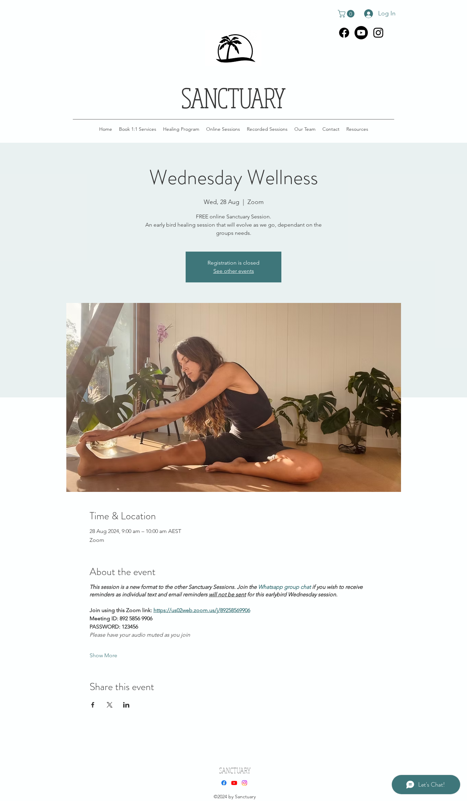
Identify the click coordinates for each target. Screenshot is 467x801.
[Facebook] (344, 32)
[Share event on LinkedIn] (126, 705)
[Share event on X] (109, 705)
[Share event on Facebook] (93, 705)
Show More (103, 655)
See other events (233, 271)
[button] (347, 13)
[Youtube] (361, 32)
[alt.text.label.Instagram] (378, 32)
